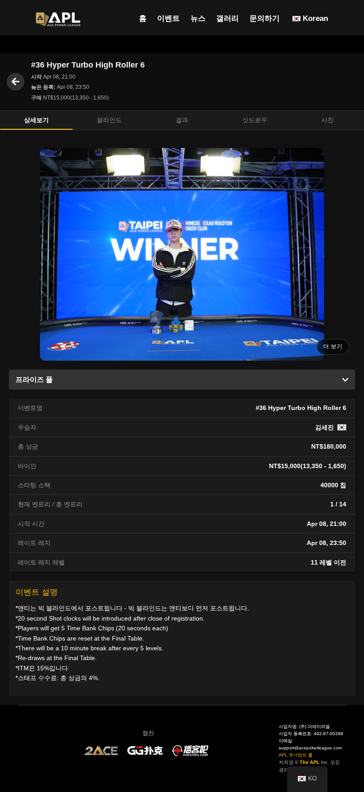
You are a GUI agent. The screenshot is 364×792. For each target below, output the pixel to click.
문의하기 (264, 18)
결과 (182, 119)
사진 (327, 119)
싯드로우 (254, 119)
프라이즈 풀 (34, 379)
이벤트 (168, 18)
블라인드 (109, 119)
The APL (310, 762)
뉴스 (198, 18)
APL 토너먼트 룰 (296, 754)
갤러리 (227, 18)
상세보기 (36, 119)
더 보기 (332, 346)
